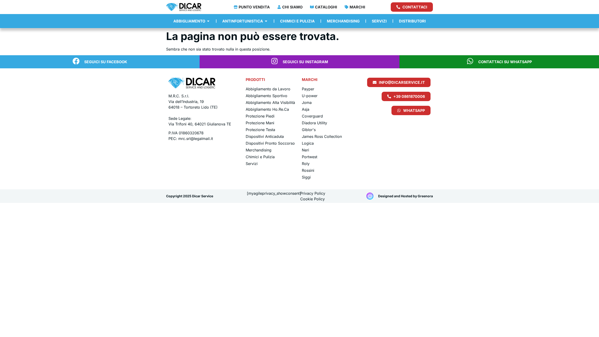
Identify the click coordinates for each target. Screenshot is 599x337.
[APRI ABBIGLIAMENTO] (208, 21)
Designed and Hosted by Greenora (405, 196)
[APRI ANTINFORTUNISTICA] (266, 21)
